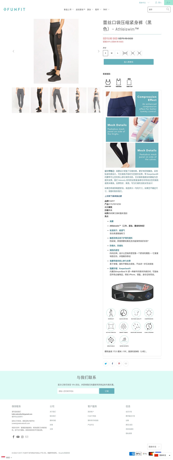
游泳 (89, 9)
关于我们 (53, 412)
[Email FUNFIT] (27, 437)
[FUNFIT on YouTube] (18, 437)
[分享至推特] (106, 363)
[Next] (99, 51)
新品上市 (68, 9)
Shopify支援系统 (64, 453)
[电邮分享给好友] (126, 363)
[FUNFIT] (14, 9)
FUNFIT (19, 453)
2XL (132, 53)
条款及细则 (129, 429)
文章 (51, 429)
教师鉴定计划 (130, 416)
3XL (139, 53)
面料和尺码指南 (93, 420)
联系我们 (53, 416)
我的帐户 (91, 412)
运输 (127, 420)
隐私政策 (129, 433)
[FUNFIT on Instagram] (22, 437)
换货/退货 (129, 425)
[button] (162, 455)
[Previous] (14, 51)
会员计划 (129, 412)
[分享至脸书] (112, 363)
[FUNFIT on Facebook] (14, 437)
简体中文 (142, 3)
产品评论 (91, 425)
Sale (105, 9)
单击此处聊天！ (18, 417)
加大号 (125, 53)
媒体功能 (53, 420)
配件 (97, 9)
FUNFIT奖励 (92, 416)
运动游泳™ (80, 9)
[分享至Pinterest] (119, 363)
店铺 (51, 425)
